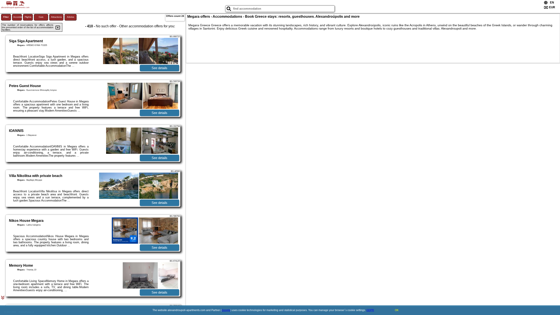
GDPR (370, 310)
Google (226, 310)
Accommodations (17, 17)
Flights (28, 17)
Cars (41, 17)
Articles (70, 17)
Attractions (56, 17)
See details (159, 68)
